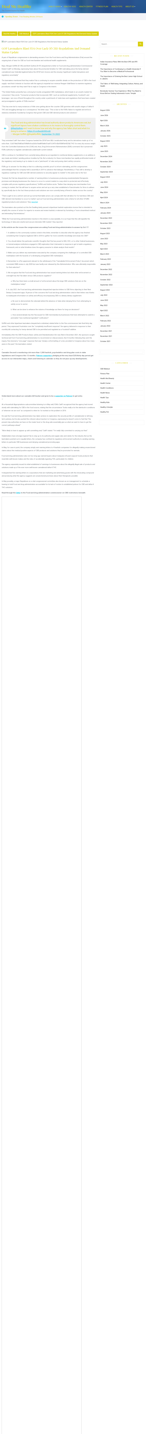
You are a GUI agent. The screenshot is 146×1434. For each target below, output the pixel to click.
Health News (55, 6)
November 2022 (106, 275)
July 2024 (103, 182)
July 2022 (103, 295)
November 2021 (106, 336)
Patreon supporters (44, 356)
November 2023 (106, 223)
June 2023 (104, 239)
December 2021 (106, 331)
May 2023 (103, 244)
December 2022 (106, 269)
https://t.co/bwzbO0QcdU (39, 131)
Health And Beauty (107, 378)
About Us (129, 6)
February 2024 (105, 208)
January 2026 (105, 131)
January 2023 (105, 264)
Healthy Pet (104, 412)
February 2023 (105, 259)
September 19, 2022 (51, 134)
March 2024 (104, 203)
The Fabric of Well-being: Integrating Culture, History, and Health (121, 85)
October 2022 (105, 280)
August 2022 (105, 290)
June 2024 (104, 187)
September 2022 (106, 285)
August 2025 (105, 141)
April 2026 (104, 120)
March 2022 (104, 316)
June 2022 (104, 300)
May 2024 (103, 192)
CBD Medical (24, 34)
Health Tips (116, 6)
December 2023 (106, 218)
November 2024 (106, 162)
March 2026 (104, 126)
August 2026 (105, 110)
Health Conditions (107, 388)
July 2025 (103, 146)
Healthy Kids (70, 6)
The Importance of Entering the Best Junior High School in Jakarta (121, 77)
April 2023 (104, 249)
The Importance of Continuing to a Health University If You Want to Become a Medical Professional (120, 70)
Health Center (86, 6)
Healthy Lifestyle (106, 407)
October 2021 (105, 341)
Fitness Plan (102, 6)
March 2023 (104, 254)
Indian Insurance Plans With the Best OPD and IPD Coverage (118, 63)
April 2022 (104, 310)
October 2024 (105, 167)
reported (34, 202)
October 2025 (105, 136)
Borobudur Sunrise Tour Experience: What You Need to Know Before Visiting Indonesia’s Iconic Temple (120, 92)
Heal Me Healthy (16, 6)
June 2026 (104, 115)
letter (18, 493)
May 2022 (103, 305)
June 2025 (104, 151)
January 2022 (105, 326)
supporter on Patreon (63, 396)
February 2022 (105, 321)
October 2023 (105, 228)
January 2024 (105, 213)
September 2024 (106, 172)
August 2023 (105, 233)
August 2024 (105, 177)
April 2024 (104, 198)
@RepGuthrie (17, 128)
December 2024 (106, 156)
